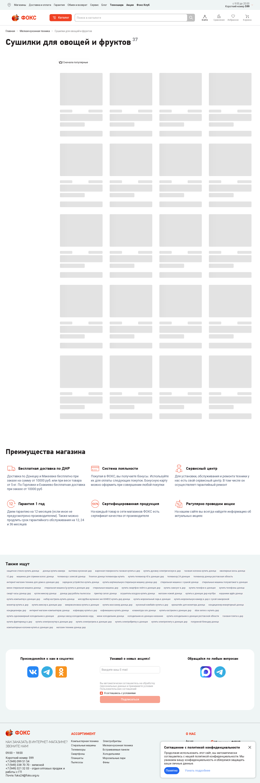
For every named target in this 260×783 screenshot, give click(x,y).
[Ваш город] (8, 5)
